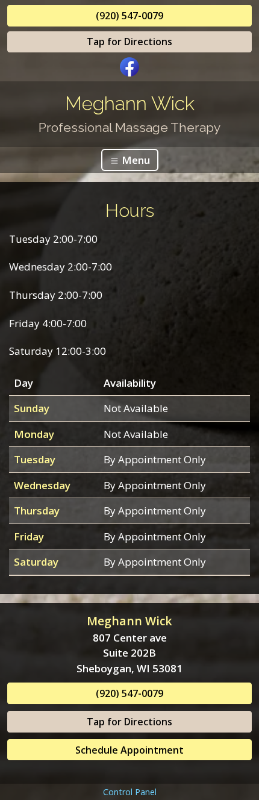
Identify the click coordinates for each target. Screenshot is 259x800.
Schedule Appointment (129, 750)
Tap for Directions (129, 41)
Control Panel (130, 792)
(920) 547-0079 (129, 15)
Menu (134, 160)
